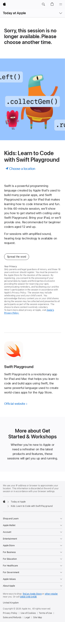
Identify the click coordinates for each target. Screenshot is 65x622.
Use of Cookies (28, 613)
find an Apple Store (32, 594)
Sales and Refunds (12, 617)
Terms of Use (45, 613)
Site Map (37, 617)
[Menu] (60, 4)
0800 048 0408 (28, 596)
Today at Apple (14, 13)
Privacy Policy (10, 613)
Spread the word (16, 256)
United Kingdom (11, 602)
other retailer (51, 594)
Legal (27, 617)
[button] (43, 4)
